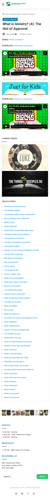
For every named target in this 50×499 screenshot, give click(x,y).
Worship (14, 432)
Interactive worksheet (23, 45)
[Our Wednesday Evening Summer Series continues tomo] (27, 412)
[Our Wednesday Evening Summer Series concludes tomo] (4, 412)
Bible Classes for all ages (21, 434)
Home (6, 14)
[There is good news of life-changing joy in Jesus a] (41, 412)
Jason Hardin (10, 34)
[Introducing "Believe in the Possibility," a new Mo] (32, 412)
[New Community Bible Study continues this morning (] (37, 412)
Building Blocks (16, 14)
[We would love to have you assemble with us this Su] (13, 412)
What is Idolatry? (29, 14)
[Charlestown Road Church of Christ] (15, 4)
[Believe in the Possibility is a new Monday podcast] (9, 412)
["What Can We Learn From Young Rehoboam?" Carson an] (18, 412)
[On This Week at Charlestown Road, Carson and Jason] (23, 412)
